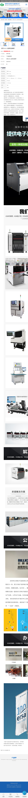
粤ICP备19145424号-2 (17, 785)
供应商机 (10, 19)
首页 (6, 19)
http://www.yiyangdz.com (5, 750)
